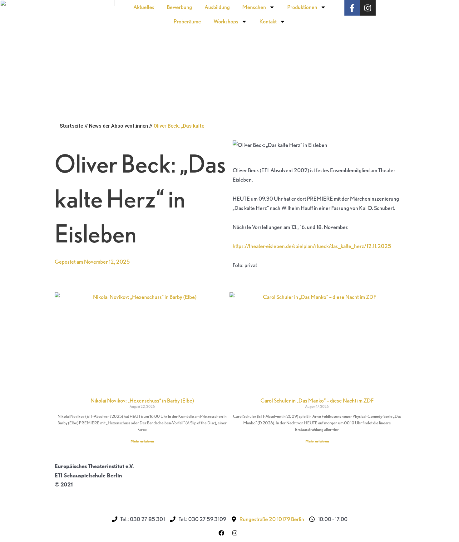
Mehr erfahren (142, 441)
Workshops (226, 21)
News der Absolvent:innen (118, 126)
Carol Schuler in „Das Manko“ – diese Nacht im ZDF (317, 400)
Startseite (71, 126)
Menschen (254, 7)
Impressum (68, 494)
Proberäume (187, 21)
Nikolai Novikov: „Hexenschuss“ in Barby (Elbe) (142, 400)
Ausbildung (217, 7)
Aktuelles (143, 7)
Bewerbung (179, 7)
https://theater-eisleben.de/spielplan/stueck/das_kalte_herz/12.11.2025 (312, 246)
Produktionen (302, 7)
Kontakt (268, 21)
